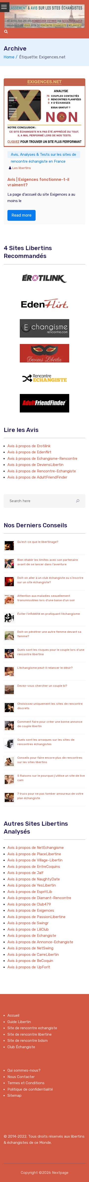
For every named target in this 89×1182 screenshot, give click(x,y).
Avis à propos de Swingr (27, 923)
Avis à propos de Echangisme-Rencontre (42, 458)
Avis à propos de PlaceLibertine (34, 854)
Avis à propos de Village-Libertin (35, 860)
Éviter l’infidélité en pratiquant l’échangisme (48, 614)
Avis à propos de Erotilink (28, 446)
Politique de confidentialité (30, 1089)
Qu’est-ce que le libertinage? (37, 542)
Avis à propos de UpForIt (28, 967)
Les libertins (21, 168)
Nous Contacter (21, 1077)
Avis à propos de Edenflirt (29, 452)
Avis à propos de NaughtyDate (33, 879)
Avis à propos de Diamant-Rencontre (39, 898)
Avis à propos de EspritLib (29, 892)
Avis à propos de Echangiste (31, 935)
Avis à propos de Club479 (29, 904)
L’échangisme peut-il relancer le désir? (44, 667)
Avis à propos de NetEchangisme (35, 847)
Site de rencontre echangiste (32, 1028)
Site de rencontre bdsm (27, 1040)
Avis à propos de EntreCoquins (33, 866)
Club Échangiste (21, 1047)
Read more (21, 215)
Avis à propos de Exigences (30, 910)
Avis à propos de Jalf (25, 873)
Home (9, 57)
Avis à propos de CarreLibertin (33, 954)
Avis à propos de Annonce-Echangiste (40, 942)
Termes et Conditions (25, 1083)
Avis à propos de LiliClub (28, 929)
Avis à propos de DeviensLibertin (35, 465)
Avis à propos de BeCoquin (30, 961)
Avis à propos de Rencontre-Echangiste (41, 471)
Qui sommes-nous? (24, 1070)
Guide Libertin (19, 1022)
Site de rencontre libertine (29, 1034)
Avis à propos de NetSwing (30, 948)
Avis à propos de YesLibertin (31, 885)
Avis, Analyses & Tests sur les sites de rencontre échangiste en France (43, 155)
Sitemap (14, 1095)
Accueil (13, 1015)
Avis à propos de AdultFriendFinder (37, 477)
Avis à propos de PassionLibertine (36, 917)
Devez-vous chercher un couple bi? (42, 685)
